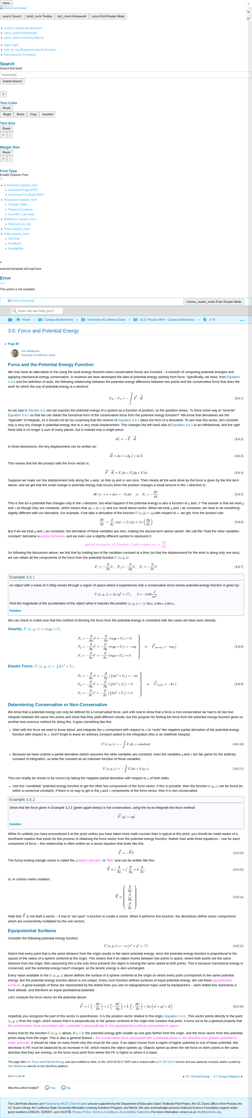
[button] (14, 243)
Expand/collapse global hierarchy (12, 319)
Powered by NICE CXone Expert (66, 1103)
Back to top (15, 1076)
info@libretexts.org (208, 1112)
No (69, 1088)
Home (26, 319)
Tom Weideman (30, 351)
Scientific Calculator (21, 214)
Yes (52, 1088)
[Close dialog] (2, 283)
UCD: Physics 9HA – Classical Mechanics (167, 319)
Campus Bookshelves (59, 319)
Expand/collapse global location (242, 318)
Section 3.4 (36, 410)
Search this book (11, 68)
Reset (6, 108)
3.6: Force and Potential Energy (46, 1061)
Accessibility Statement (134, 1112)
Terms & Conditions (105, 1112)
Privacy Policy (82, 1112)
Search (14, 311)
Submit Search (12, 81)
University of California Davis (106, 319)
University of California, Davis (38, 355)
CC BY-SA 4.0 (166, 1061)
